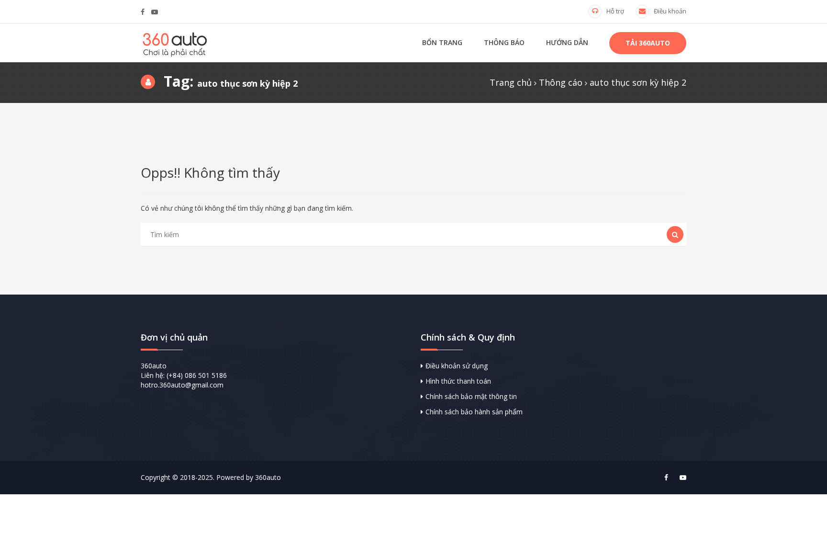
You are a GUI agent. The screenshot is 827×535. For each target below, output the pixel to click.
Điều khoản (670, 11)
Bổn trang (442, 42)
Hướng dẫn (567, 42)
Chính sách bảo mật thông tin (471, 396)
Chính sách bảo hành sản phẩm (474, 411)
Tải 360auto (648, 42)
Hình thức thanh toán (458, 381)
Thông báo (504, 42)
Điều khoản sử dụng (456, 365)
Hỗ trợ (615, 11)
